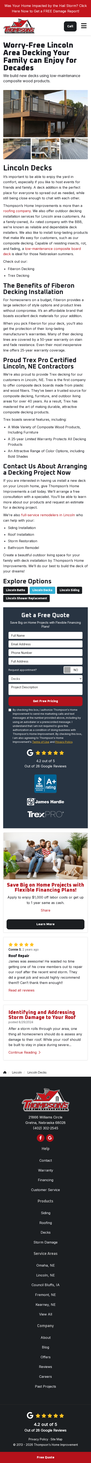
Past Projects (45, 1386)
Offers (46, 1357)
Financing (45, 1180)
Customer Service (45, 1190)
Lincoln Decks (42, 590)
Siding (45, 1213)
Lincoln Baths (15, 590)
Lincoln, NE (45, 1275)
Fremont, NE (45, 1295)
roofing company (17, 211)
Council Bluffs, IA (46, 1285)
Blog (45, 1347)
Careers (45, 1376)
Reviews (45, 1367)
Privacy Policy (63, 741)
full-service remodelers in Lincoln (48, 515)
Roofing (45, 1223)
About (46, 1337)
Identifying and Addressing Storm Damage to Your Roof (42, 1015)
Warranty (45, 1170)
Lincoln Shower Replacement (26, 598)
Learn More (45, 924)
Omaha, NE (45, 1265)
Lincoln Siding (69, 590)
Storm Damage (45, 1242)
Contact (45, 1160)
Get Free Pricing (45, 701)
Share (45, 910)
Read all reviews (21, 990)
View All (45, 1314)
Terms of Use (40, 741)
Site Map (56, 1439)
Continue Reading (22, 1052)
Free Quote (45, 1457)
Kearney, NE (46, 1304)
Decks (46, 1232)
